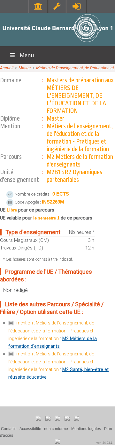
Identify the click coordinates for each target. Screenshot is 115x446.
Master (25, 67)
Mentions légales (86, 429)
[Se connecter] (76, 6)
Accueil (6, 67)
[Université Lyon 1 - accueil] (57, 43)
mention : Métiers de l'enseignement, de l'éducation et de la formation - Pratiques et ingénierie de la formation (51, 330)
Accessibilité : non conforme (43, 429)
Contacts (8, 429)
